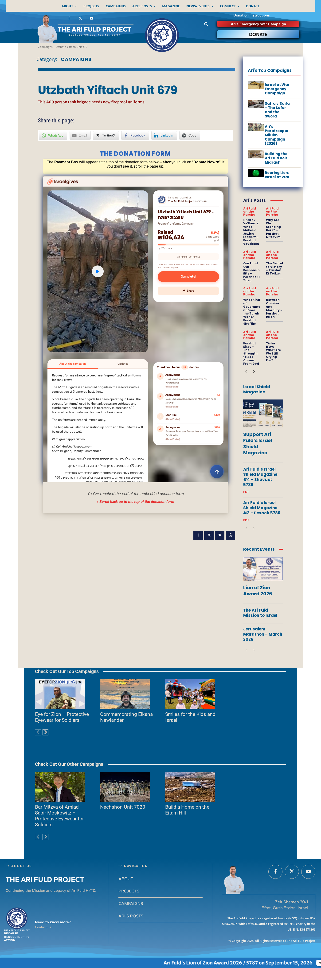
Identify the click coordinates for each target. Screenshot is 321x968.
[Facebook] (69, 18)
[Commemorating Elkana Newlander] (125, 694)
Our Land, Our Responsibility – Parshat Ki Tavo (251, 271)
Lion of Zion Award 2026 (257, 590)
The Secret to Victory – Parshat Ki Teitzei (274, 268)
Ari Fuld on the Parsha (249, 211)
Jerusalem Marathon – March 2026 (262, 634)
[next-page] (254, 372)
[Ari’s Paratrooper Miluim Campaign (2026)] (256, 127)
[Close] (317, 961)
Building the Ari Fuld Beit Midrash (276, 158)
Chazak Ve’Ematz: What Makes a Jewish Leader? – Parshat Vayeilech (251, 232)
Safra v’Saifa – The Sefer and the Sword (277, 110)
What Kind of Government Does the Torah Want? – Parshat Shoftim (251, 312)
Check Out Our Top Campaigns (67, 671)
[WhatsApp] (230, 535)
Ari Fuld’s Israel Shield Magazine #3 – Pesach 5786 (261, 508)
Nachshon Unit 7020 (122, 807)
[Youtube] (91, 18)
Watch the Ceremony (278, 963)
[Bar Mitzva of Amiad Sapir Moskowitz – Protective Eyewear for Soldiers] (60, 787)
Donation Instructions (251, 15)
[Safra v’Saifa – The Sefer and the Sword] (256, 104)
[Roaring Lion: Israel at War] (256, 173)
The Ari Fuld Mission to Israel (260, 612)
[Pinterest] (219, 535)
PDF (246, 492)
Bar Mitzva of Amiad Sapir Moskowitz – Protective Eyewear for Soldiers (59, 815)
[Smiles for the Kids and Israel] (190, 694)
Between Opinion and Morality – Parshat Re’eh (274, 308)
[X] (80, 18)
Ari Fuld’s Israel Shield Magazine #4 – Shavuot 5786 (260, 477)
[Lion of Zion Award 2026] (263, 569)
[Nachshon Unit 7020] (125, 787)
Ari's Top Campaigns (270, 70)
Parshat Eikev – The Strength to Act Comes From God (251, 353)
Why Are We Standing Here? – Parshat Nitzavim (273, 228)
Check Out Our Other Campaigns (69, 764)
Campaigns (45, 47)
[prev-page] (246, 372)
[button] (206, 24)
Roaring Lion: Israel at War (277, 174)
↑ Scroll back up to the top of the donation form (135, 502)
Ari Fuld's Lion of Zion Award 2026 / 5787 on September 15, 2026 (180, 963)
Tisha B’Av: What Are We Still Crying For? (273, 351)
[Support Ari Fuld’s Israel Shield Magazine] (263, 413)
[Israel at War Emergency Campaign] (256, 85)
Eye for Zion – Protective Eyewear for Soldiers (62, 717)
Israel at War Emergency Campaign (277, 89)
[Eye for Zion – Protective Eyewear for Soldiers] (60, 694)
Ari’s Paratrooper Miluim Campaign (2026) (277, 135)
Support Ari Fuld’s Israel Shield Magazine (257, 443)
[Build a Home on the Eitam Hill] (190, 787)
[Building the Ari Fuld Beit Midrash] (256, 154)
